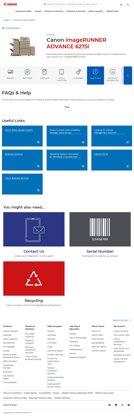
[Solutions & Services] (86, 11)
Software (27, 78)
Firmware (78, 78)
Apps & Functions (61, 79)
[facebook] (109, 405)
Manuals (44, 78)
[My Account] (121, 5)
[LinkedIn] (116, 405)
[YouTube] (129, 405)
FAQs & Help (95, 78)
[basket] (128, 5)
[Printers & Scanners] (64, 11)
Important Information (113, 79)
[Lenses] (42, 11)
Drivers (10, 78)
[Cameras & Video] (33, 11)
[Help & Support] (104, 11)
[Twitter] (122, 405)
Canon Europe (10, 405)
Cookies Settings (62, 398)
